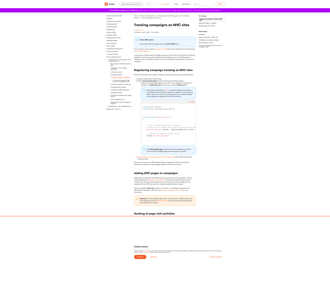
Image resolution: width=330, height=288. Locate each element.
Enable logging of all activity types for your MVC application (156, 157)
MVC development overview (206, 42)
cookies (146, 250)
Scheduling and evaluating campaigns (209, 40)
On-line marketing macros (118, 99)
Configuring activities (116, 74)
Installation (109, 18)
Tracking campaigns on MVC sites (120, 77)
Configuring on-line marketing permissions (119, 68)
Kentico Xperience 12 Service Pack (131, 4)
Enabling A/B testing (116, 92)
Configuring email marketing (118, 87)
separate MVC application (142, 51)
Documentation (165, 4)
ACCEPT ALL (140, 257)
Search (220, 4)
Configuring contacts (116, 72)
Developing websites (112, 24)
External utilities (111, 46)
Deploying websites (112, 35)
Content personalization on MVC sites (121, 84)
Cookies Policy (146, 252)
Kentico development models (114, 15)
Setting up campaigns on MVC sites (171, 190)
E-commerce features (112, 54)
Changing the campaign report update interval (121, 96)
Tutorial (176, 4)
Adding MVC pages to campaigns (207, 23)
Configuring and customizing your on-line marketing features (120, 60)
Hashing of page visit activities (207, 25)
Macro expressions (111, 43)
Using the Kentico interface (114, 21)
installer (166, 90)
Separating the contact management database (121, 103)
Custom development (112, 51)
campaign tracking (160, 49)
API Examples (185, 4)
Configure (153, 257)
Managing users (111, 29)
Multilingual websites (112, 40)
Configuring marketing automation (120, 90)
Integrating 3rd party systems (115, 48)
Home (136, 16)
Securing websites (111, 32)
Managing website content (114, 37)
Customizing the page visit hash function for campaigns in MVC (121, 81)
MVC (149, 4)
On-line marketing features (114, 57)
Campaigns (202, 34)
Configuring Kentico (112, 26)
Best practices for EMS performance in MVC (121, 64)
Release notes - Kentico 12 (113, 109)
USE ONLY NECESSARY (216, 257)
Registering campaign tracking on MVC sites (210, 19)
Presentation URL (162, 200)
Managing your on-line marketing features (120, 106)
